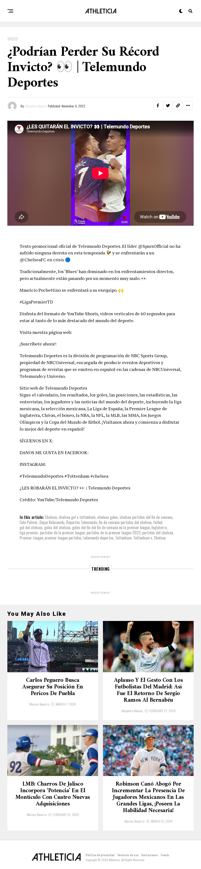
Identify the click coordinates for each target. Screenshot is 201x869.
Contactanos (149, 855)
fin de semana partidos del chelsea (125, 522)
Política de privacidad (100, 855)
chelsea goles (107, 517)
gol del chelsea (31, 527)
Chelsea (51, 517)
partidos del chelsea (157, 533)
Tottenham (123, 538)
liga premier (29, 533)
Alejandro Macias (36, 105)
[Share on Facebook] (157, 105)
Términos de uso (127, 855)
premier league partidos (63, 538)
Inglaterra (159, 527)
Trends (164, 855)
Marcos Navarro (39, 704)
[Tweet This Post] (167, 105)
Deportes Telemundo (81, 522)
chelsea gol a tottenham (77, 517)
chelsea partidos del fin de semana (146, 517)
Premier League (31, 538)
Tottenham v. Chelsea (149, 538)
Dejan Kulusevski (51, 522)
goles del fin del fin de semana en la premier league (111, 527)
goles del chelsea (57, 527)
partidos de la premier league (62, 533)
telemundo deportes (98, 538)
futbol (157, 522)
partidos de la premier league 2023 (113, 533)
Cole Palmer (29, 522)
